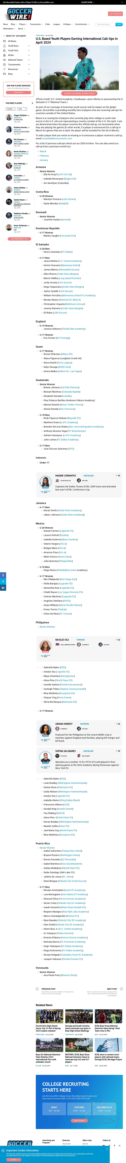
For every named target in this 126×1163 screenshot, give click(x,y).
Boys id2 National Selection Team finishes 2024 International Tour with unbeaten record (48, 1058)
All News (12, 41)
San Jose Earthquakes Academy (86, 426)
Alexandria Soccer (69, 269)
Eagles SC (70, 178)
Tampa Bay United (71, 851)
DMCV (60, 813)
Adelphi (64, 203)
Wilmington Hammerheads (72, 783)
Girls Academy (86, 756)
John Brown (69, 199)
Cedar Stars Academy (69, 510)
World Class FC (64, 680)
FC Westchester (76, 431)
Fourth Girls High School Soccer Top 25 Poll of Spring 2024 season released (48, 1028)
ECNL (96, 1066)
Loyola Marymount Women (68, 644)
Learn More (18, 92)
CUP (66, 804)
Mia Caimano (19, 139)
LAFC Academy (69, 422)
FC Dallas (17, 168)
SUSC (67, 600)
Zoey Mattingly (20, 163)
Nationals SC (69, 702)
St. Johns (68, 876)
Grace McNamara (20, 225)
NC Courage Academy (21, 180)
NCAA (11, 55)
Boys (96, 1034)
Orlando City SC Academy (71, 903)
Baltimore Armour (75, 304)
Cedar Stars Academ (72, 514)
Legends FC (66, 531)
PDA (63, 667)
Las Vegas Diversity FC (70, 592)
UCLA (63, 543)
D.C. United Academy (70, 261)
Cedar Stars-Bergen (67, 274)
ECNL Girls (85, 480)
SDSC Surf (64, 367)
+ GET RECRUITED (115, 14)
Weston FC (72, 916)
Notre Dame (64, 697)
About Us (85, 1144)
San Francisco (67, 409)
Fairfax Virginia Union (21, 192)
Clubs (47, 24)
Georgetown (67, 676)
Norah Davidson (20, 151)
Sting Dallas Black (69, 800)
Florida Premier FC (72, 959)
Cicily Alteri (18, 175)
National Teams (15, 60)
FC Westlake (18, 119)
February (44, 155)
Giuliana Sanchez (21, 127)
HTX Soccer (64, 756)
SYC (71, 448)
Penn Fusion (18, 155)
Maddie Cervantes (65, 475)
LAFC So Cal (64, 174)
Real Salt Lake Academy (75, 911)
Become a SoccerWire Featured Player (79, 93)
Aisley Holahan (20, 188)
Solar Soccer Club (66, 480)
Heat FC (64, 826)
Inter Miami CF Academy (74, 894)
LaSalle (67, 396)
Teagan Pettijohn (20, 115)
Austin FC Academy (74, 890)
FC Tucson (65, 613)
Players (22, 24)
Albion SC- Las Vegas (70, 371)
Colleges (67, 24)
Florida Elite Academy (73, 329)
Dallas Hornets (65, 933)
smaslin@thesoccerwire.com (57, 138)
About (20, 29)
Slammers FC (85, 644)
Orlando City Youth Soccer (72, 881)
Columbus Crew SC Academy (76, 954)
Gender (9, 109)
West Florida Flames (21, 143)
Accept (13, 1160)
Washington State (70, 855)
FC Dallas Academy (67, 439)
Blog (13, 24)
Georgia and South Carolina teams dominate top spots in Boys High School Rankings (77, 1028)
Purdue (64, 535)
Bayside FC (74, 418)
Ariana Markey (63, 723)
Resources (13, 69)
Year (20, 109)
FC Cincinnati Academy (73, 942)
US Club (38, 1066)
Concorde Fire (68, 235)
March (43, 151)
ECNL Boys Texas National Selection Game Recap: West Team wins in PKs (107, 1028)
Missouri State (68, 975)
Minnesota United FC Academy (79, 295)
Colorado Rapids (71, 391)
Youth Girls (13, 50)
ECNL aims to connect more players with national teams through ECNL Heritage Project (108, 1057)
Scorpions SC (67, 693)
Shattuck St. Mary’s (70, 299)
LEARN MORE (86, 2)
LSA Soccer (65, 282)
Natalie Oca (62, 639)
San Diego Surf (68, 579)
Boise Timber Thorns (71, 404)
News (5, 24)
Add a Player (79, 1121)
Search (119, 24)
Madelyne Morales (21, 213)
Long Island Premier (69, 278)
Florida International (71, 684)
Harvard (65, 219)
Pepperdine (66, 561)
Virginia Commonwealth (72, 689)
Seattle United (65, 809)
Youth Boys (13, 46)
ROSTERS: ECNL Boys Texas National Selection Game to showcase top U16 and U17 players (77, 1058)
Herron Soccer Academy (72, 898)
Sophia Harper (19, 200)
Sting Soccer (18, 217)
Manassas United (70, 265)
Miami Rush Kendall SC (73, 907)
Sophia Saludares (65, 751)
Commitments (81, 24)
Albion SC (67, 354)
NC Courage (63, 338)
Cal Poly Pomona (70, 387)
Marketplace (8, 29)
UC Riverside (68, 859)
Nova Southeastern (71, 863)
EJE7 (15, 229)
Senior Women (47, 626)
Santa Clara (65, 556)
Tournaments (35, 24)
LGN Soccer (60, 312)
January (44, 160)
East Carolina (70, 539)
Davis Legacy (64, 362)
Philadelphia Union (66, 570)
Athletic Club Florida (21, 131)
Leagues (56, 24)
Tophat (62, 609)
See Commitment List (19, 239)
